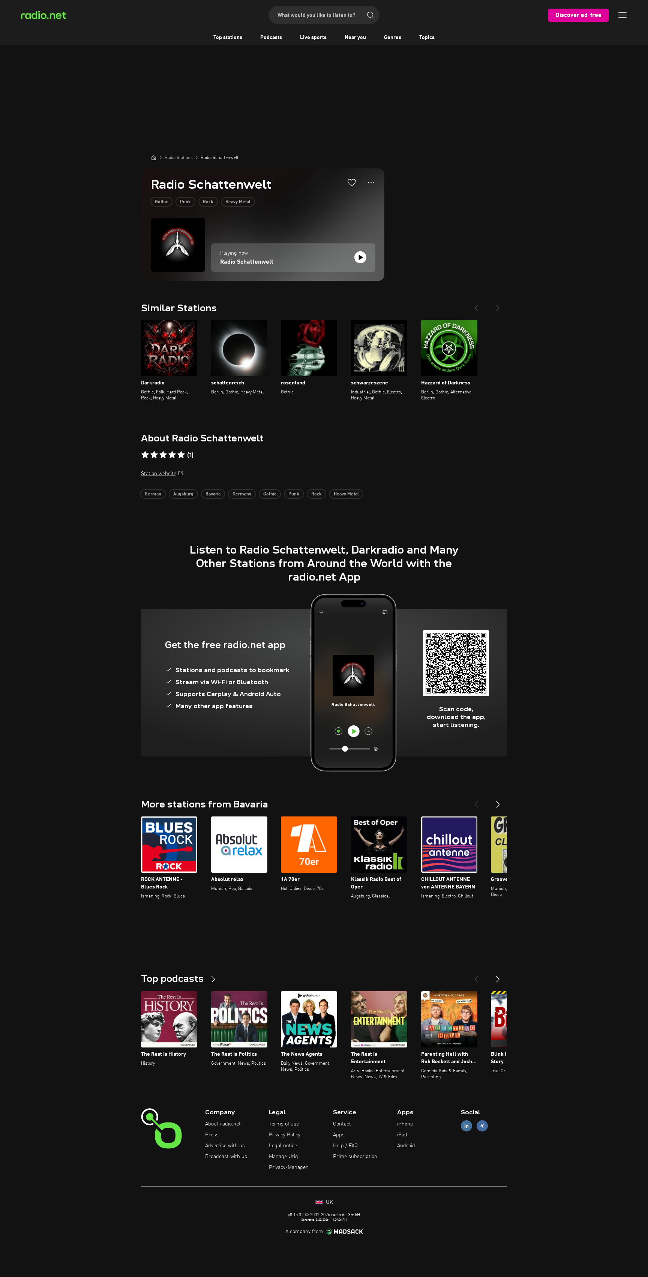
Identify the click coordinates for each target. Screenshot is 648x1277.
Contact (342, 1124)
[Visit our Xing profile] (482, 1126)
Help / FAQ (345, 1145)
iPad (402, 1134)
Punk (185, 202)
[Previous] (476, 305)
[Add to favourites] (352, 182)
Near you (355, 37)
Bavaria (213, 494)
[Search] (370, 15)
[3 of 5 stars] (163, 454)
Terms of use (284, 1124)
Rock (208, 202)
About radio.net (223, 1124)
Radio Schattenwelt (246, 262)
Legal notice (283, 1145)
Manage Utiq (283, 1156)
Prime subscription (355, 1156)
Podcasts (271, 37)
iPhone (405, 1124)
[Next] (498, 305)
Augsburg (183, 494)
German (153, 494)
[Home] (154, 158)
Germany (241, 494)
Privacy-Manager (288, 1167)
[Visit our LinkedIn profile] (467, 1126)
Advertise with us (225, 1145)
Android (406, 1145)
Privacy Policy (284, 1134)
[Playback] (360, 257)
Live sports (313, 37)
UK (328, 1202)
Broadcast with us (226, 1156)
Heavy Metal (237, 202)
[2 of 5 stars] (154, 454)
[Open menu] (622, 15)
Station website (158, 473)
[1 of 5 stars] (145, 454)
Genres (392, 37)
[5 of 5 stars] (181, 454)
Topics (427, 37)
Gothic (161, 202)
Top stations (227, 37)
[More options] (371, 182)
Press (212, 1134)
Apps (339, 1134)
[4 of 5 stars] (172, 454)
